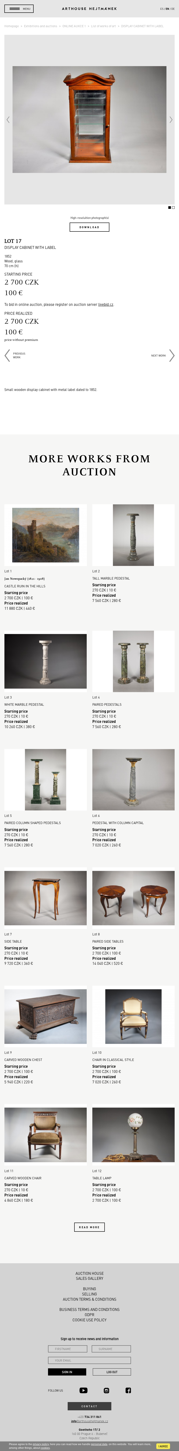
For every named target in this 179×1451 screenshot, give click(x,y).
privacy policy (41, 1444)
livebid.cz (105, 304)
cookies (45, 1447)
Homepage (11, 26)
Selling (89, 1294)
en (167, 9)
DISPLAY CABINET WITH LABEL (142, 26)
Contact (89, 1406)
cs (162, 8)
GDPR (89, 1314)
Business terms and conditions (89, 1309)
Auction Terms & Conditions (89, 1299)
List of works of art (104, 26)
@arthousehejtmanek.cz (89, 1421)
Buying (89, 1288)
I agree (163, 1446)
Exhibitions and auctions (41, 26)
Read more (89, 1227)
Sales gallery (89, 1278)
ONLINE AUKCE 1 (74, 26)
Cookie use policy (89, 1319)
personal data (99, 1444)
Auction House (90, 1273)
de (173, 8)
